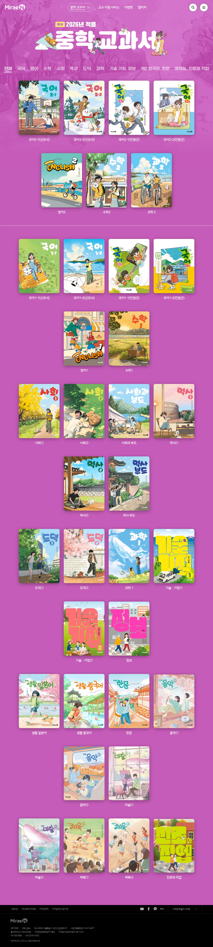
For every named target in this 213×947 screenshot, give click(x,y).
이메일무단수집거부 (60, 909)
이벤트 (128, 7)
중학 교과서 (77, 7)
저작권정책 (43, 909)
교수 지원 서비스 (108, 7)
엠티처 (142, 7)
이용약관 (14, 909)
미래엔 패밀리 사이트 (181, 909)
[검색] (193, 7)
